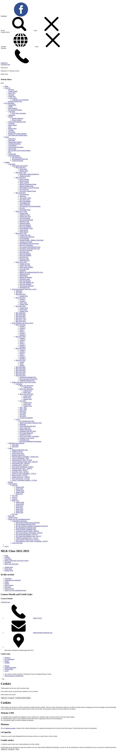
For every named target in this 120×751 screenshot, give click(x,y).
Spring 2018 (19, 509)
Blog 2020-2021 (21, 313)
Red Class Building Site (27, 282)
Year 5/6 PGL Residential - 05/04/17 (23, 467)
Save (17, 749)
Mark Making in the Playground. (29, 243)
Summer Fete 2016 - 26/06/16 (21, 477)
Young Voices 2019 (18, 453)
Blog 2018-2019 (21, 193)
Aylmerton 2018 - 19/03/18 (20, 465)
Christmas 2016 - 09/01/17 (20, 470)
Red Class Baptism (25, 201)
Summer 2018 (20, 492)
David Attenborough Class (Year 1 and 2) (24, 289)
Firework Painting (25, 218)
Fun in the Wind (24, 269)
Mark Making (24, 275)
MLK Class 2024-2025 (26, 385)
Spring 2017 (19, 507)
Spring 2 (22, 331)
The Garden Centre (25, 198)
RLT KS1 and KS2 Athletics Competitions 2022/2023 (32, 526)
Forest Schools (12, 484)
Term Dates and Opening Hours (17, 135)
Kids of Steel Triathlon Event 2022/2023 (28, 522)
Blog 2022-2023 (21, 167)
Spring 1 (22, 330)
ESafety (10, 482)
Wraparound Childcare (15, 142)
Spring (21, 363)
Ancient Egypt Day (25, 434)
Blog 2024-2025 (21, 325)
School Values (12, 125)
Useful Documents (17, 160)
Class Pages (11, 164)
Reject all (4, 698)
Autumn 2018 (20, 504)
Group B (14, 499)
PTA (9, 152)
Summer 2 (23, 335)
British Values (12, 128)
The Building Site (25, 203)
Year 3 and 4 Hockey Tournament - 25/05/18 (29, 533)
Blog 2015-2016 (21, 321)
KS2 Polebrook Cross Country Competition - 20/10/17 (32, 541)
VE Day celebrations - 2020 (20, 458)
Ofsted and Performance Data (17, 122)
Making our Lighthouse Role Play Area (31, 272)
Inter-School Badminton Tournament (30, 441)
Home (6, 86)
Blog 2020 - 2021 (21, 172)
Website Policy (8, 669)
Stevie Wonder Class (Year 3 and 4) (22, 323)
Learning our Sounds (26, 242)
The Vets (22, 208)
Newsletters (11, 132)
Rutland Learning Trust (15, 101)
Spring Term (23, 169)
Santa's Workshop (25, 204)
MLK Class (15, 500)
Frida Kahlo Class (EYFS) (20, 166)
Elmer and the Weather (26, 267)
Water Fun (23, 196)
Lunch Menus (12, 145)
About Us (7, 88)
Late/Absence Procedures (15, 147)
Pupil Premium (12, 108)
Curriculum (11, 111)
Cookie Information (10, 667)
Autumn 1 (23, 299)
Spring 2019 (19, 489)
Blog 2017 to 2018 (21, 211)
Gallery (10, 448)
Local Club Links (17, 543)
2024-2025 (15, 446)
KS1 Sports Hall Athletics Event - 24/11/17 (28, 536)
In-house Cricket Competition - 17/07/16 (24, 473)
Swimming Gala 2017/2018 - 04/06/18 (27, 531)
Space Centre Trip (25, 428)
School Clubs (12, 149)
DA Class (15, 495)
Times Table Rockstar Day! (28, 426)
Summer (22, 365)
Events (18, 419)
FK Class (15, 514)
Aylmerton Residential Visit (28, 377)
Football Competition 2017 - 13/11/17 (27, 538)
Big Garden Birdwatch (26, 433)
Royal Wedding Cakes (26, 228)
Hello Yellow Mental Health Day (29, 174)
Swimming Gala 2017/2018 (28, 431)
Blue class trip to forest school (28, 379)
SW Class (15, 485)
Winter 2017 (19, 494)
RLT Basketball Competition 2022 (26, 527)
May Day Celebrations (26, 245)
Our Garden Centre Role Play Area (30, 247)
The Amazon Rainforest (27, 286)
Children (7, 162)
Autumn (22, 362)
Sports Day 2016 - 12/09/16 (20, 472)
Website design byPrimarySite (13, 676)
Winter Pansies (24, 231)
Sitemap (6, 666)
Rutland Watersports (26, 429)
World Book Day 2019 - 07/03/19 (22, 460)
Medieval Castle (24, 221)
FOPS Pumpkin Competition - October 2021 (25, 456)
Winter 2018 (19, 512)
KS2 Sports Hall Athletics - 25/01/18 (27, 534)
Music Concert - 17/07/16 (19, 475)
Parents (6, 137)
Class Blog (19, 384)
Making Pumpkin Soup (26, 186)
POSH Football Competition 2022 (26, 529)
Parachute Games (25, 223)
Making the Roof (25, 274)
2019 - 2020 (23, 409)
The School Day (17, 157)
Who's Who (11, 93)
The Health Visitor (25, 209)
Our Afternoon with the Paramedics (30, 206)
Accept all (11, 698)
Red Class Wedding (25, 226)
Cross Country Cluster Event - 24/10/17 (27, 539)
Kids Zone (11, 516)
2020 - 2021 (23, 407)
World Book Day (25, 260)
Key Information (9, 103)
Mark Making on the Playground (29, 188)
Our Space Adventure (26, 250)
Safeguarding (12, 105)
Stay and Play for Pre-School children (19, 150)
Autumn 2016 (20, 487)
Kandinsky (23, 270)
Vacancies (11, 94)
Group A (14, 497)
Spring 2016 (19, 505)
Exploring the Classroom (27, 237)
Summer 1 (23, 333)
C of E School (12, 98)
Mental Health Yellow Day (20, 450)
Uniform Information (14, 144)
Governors (11, 123)
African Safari (24, 213)
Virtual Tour (11, 96)
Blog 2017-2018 (21, 318)
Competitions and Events (19, 521)
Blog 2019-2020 (21, 177)
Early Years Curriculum (19, 113)
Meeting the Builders (26, 277)
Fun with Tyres (24, 189)
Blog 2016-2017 (21, 374)
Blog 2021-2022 (21, 306)
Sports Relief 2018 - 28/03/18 (21, 463)
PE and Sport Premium (15, 110)
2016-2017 (23, 414)
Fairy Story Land (25, 199)
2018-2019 (23, 411)
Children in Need (25, 215)
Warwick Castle (24, 259)
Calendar (11, 130)
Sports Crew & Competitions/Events (19, 519)
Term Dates (11, 140)
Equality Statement (17, 118)
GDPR (10, 106)
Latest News (12, 138)
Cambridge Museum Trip (27, 380)
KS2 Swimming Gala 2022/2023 (25, 524)
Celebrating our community (16, 443)
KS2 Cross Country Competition (29, 436)
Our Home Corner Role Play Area (30, 248)
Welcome (11, 89)
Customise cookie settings (23, 698)
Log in (6, 546)
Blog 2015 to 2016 (21, 262)
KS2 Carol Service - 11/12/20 (21, 478)
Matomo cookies (10, 728)
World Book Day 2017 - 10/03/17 (22, 468)
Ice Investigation (24, 238)
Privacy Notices (16, 120)
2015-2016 (23, 416)
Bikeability (23, 424)
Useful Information (14, 155)
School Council (12, 517)
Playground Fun (24, 252)
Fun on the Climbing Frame (28, 191)
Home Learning (24, 179)
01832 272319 (37, 618)
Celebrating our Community (20, 100)
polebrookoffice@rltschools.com (42, 632)
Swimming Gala (24, 440)
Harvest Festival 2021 (18, 455)
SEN (9, 127)
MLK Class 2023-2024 (26, 389)
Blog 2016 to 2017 (21, 233)
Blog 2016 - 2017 (21, 319)
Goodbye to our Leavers (27, 438)
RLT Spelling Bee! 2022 (27, 421)
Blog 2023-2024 (21, 294)
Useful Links (12, 154)
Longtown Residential (26, 418)
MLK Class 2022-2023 (26, 394)
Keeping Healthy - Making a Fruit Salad (31, 240)
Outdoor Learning (25, 176)
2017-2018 (23, 412)
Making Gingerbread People (28, 184)
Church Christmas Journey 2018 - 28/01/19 (25, 462)
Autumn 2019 (20, 490)
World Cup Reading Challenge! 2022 (31, 423)
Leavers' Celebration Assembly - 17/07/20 (24, 480)
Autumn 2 (23, 301)
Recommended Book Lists (20, 159)
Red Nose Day (24, 257)
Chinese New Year (25, 216)
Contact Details (12, 91)
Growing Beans (24, 194)
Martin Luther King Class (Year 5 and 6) (24, 382)
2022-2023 (19, 291)
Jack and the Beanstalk (26, 220)
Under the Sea (24, 230)
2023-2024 (19, 292)
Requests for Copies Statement (17, 133)
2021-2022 (23, 401)
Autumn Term (24, 296)
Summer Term (24, 171)
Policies (10, 116)
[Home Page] (5, 64)
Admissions (11, 115)
